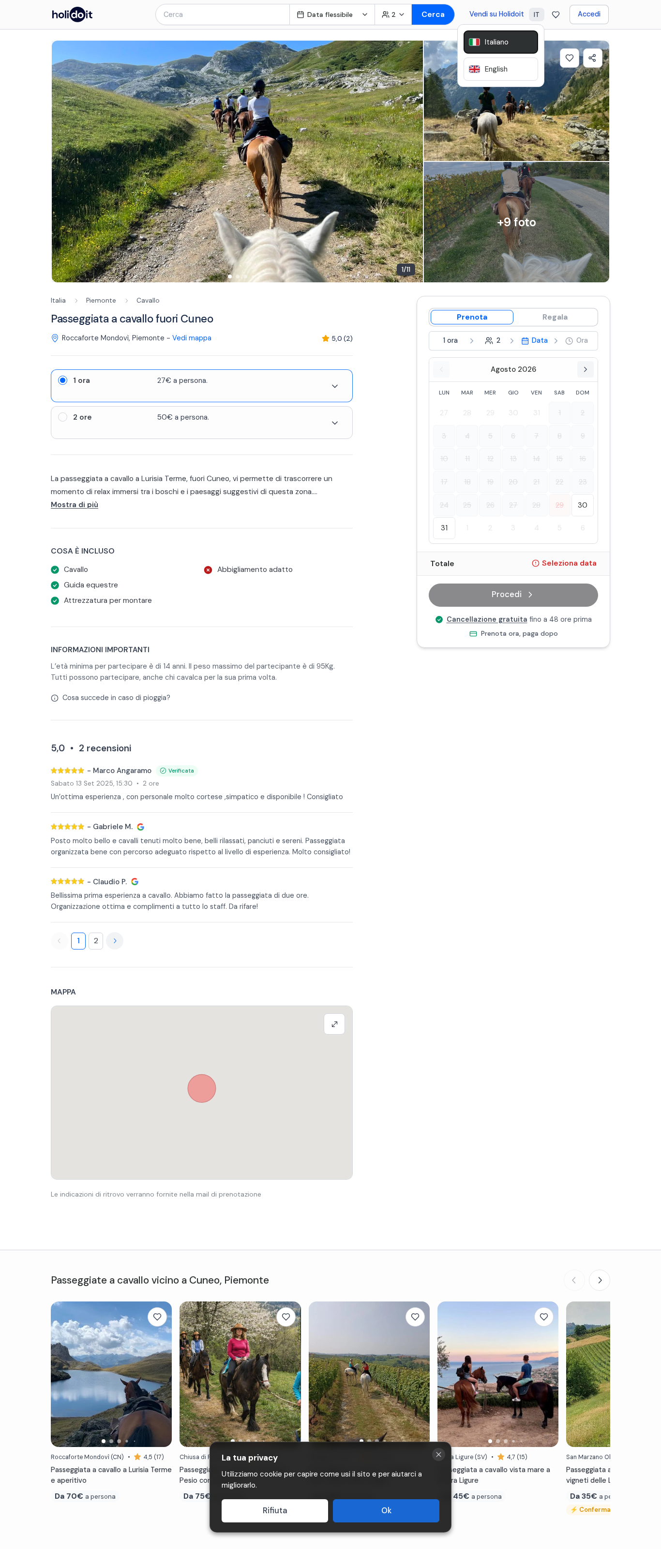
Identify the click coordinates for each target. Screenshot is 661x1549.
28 (467, 413)
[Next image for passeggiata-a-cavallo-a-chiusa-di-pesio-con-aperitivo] (289, 1374)
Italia (58, 300)
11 (467, 459)
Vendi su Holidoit (496, 14)
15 (559, 459)
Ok (386, 1510)
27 (444, 413)
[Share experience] (592, 58)
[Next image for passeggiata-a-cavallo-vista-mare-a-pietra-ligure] (546, 1374)
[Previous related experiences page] (574, 1280)
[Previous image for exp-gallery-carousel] (64, 161)
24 (444, 505)
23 (583, 482)
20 (513, 482)
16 (582, 459)
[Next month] (585, 369)
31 (536, 413)
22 (559, 482)
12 (490, 459)
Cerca (433, 14)
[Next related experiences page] (599, 1280)
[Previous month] (441, 369)
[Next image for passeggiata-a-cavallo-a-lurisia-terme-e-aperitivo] (160, 1374)
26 (490, 505)
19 (490, 482)
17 (444, 482)
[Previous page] (59, 941)
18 (467, 482)
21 (536, 482)
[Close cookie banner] (438, 1454)
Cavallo (148, 300)
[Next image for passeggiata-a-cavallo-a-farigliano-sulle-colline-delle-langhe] (417, 1374)
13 (513, 459)
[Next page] (114, 941)
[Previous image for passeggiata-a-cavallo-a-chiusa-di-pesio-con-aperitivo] (191, 1374)
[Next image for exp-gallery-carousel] (411, 161)
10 (444, 459)
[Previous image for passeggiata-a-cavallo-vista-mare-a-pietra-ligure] (449, 1374)
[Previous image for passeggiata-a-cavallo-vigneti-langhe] (578, 1374)
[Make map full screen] (334, 1024)
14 (536, 459)
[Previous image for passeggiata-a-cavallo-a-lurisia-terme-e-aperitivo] (63, 1374)
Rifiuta (275, 1510)
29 (490, 413)
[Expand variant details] (335, 386)
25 (467, 505)
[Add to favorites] (569, 58)
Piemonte (101, 300)
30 (513, 413)
